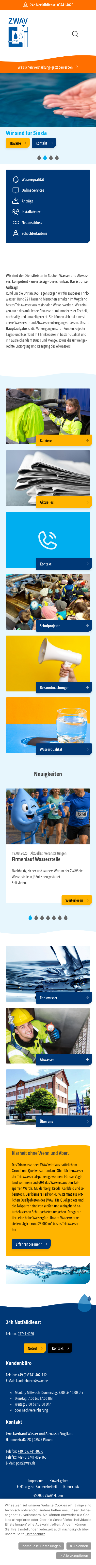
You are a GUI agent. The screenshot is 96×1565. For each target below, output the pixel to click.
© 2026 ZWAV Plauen (48, 1495)
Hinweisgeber (58, 1480)
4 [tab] (58, 159)
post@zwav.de (25, 1463)
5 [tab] (55, 919)
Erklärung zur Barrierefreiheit (37, 1486)
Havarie (15, 143)
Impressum (36, 1480)
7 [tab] (67, 919)
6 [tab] (61, 919)
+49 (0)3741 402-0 (30, 1451)
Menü (87, 34)
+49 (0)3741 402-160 (32, 1457)
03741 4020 (65, 5)
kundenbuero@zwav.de (32, 1381)
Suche (75, 34)
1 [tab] (40, 159)
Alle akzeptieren (74, 1555)
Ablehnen (79, 1546)
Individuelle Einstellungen (41, 1546)
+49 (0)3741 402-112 (32, 1375)
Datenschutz (71, 1486)
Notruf (32, 1348)
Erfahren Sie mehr (29, 1244)
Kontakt (41, 143)
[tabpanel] (48, 112)
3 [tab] (52, 159)
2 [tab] (46, 159)
